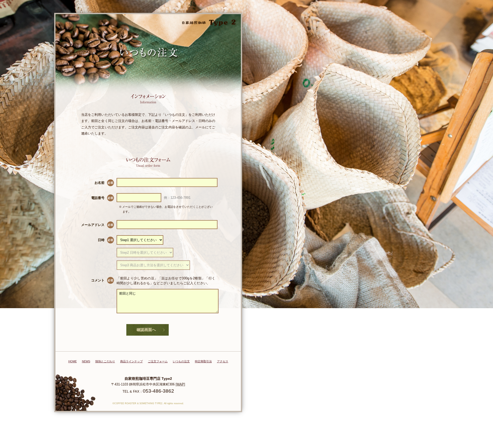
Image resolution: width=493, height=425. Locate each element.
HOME (72, 361)
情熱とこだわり (105, 361)
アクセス (222, 361)
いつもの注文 (181, 361)
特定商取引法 (203, 361)
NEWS (86, 361)
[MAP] (180, 384)
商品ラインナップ (131, 361)
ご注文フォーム (158, 361)
